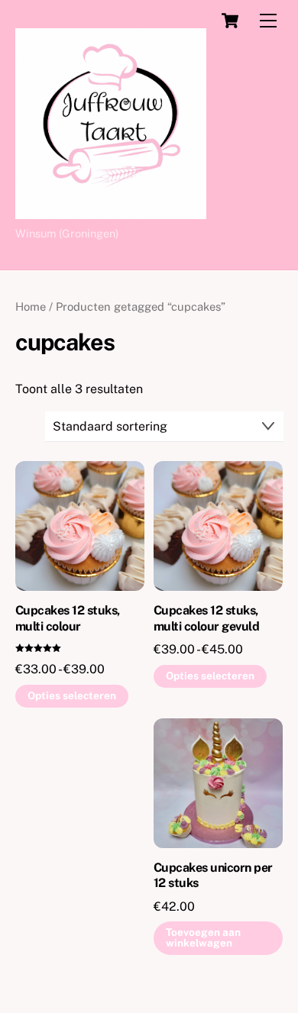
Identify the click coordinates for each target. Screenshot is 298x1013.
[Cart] (230, 20)
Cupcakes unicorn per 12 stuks (213, 875)
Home (30, 306)
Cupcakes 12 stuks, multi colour (67, 618)
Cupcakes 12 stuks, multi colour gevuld (207, 618)
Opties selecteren (72, 695)
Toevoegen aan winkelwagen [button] (203, 937)
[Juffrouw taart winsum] (110, 212)
